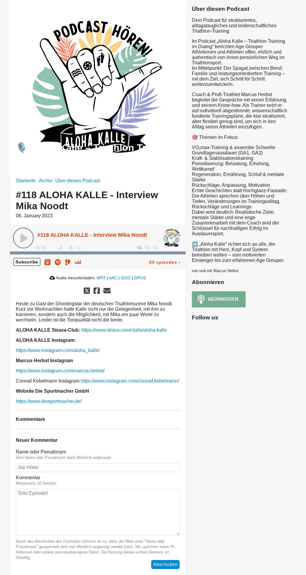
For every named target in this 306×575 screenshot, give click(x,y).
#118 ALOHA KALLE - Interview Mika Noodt (92, 235)
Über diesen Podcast (77, 180)
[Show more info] (147, 247)
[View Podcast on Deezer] (78, 261)
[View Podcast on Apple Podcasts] (48, 261)
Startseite (26, 180)
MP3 (101, 277)
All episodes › (164, 262)
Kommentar (28, 477)
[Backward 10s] (60, 248)
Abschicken (165, 564)
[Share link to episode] (155, 247)
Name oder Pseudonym (41, 451)
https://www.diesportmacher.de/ (49, 401)
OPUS (140, 277)
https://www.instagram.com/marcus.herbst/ (60, 370)
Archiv (45, 180)
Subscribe (27, 262)
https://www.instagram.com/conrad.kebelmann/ (130, 380)
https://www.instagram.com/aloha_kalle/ (58, 350)
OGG (126, 277)
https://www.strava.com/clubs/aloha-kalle (124, 330)
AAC (113, 277)
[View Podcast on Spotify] (58, 261)
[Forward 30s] (70, 248)
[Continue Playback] (23, 237)
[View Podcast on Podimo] (68, 261)
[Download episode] (139, 247)
